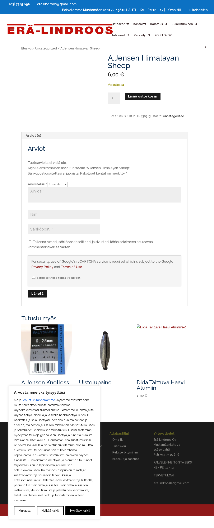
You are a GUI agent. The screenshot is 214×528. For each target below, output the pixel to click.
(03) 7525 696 (169, 454)
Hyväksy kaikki (80, 510)
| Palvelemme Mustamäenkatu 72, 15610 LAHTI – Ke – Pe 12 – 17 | (112, 10)
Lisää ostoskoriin (142, 96)
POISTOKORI (163, 35)
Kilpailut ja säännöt (125, 459)
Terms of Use (71, 267)
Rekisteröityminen (125, 452)
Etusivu (26, 48)
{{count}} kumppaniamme (38, 400)
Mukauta (25, 510)
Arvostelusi (37, 184)
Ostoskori (119, 24)
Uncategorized (46, 48)
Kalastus (156, 24)
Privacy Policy (42, 267)
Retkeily (140, 35)
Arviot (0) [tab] (33, 136)
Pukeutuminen (182, 24)
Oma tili (174, 10)
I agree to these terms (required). (58, 277)
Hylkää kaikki (50, 510)
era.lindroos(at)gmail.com (171, 483)
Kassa (138, 24)
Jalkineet (118, 35)
